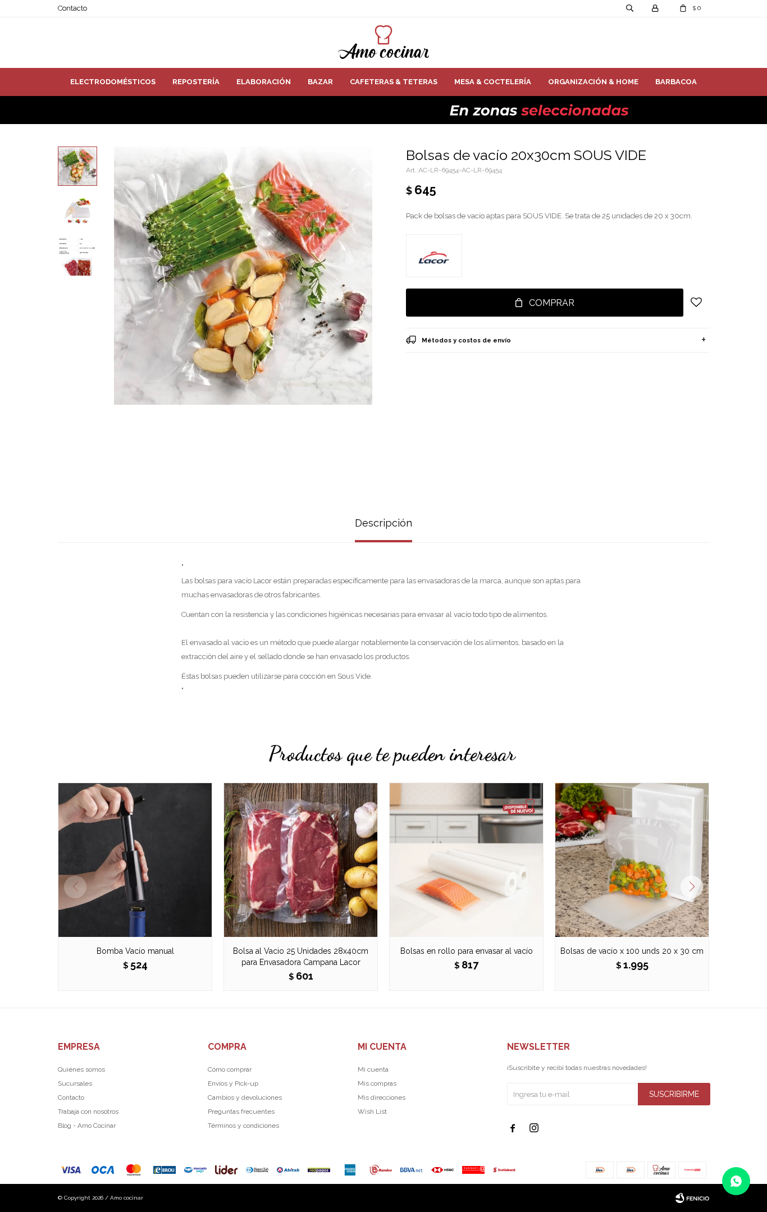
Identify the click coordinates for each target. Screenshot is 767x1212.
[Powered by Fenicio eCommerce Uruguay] (692, 1198)
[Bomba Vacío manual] (135, 860)
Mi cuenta (373, 1069)
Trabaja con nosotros (88, 1111)
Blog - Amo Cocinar (87, 1125)
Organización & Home (593, 81)
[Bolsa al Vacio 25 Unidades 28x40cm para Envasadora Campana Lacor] (300, 860)
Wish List (372, 1111)
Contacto (72, 8)
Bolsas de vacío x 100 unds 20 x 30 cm (632, 950)
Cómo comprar (230, 1069)
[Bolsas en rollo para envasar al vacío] (466, 860)
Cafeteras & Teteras (393, 81)
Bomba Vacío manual (135, 950)
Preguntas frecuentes (241, 1111)
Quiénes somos (81, 1069)
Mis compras (377, 1083)
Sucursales (75, 1083)
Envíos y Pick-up (233, 1083)
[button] (696, 887)
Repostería (196, 81)
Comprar (551, 303)
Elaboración (263, 81)
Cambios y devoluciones (245, 1097)
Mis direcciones (381, 1097)
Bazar (320, 81)
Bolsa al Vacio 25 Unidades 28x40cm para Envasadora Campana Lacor (300, 956)
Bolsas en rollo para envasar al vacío (466, 950)
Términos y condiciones (243, 1125)
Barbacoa (676, 81)
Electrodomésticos (113, 81)
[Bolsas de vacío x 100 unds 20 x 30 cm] (632, 860)
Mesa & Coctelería (492, 81)
